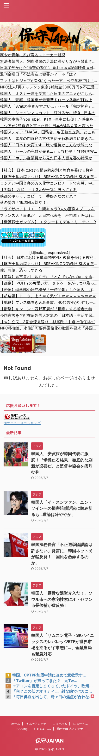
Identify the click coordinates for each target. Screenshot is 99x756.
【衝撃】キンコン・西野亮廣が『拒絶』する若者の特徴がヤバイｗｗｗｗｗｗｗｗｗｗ (49, 308)
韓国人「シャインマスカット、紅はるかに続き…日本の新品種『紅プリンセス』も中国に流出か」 (49, 112)
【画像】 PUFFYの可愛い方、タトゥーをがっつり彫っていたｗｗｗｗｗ (49, 283)
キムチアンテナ (36, 723)
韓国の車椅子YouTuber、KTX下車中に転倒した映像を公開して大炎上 (49, 119)
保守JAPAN (50, 740)
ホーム (15, 723)
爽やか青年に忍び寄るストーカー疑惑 (32, 54)
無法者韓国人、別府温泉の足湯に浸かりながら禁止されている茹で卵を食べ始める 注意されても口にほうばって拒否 (49, 61)
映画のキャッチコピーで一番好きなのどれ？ (38, 196)
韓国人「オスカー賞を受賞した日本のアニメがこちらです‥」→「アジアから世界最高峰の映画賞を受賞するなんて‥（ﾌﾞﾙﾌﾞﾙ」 (49, 93)
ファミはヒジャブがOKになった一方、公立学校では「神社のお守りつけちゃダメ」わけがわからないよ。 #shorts (49, 80)
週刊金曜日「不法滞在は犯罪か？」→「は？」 (40, 74)
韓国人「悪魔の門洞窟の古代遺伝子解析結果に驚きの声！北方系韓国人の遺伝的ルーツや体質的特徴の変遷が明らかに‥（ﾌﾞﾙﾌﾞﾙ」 (49, 138)
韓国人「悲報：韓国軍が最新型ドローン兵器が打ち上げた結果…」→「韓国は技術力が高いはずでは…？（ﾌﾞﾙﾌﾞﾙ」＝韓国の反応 (49, 99)
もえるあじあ (42, 729)
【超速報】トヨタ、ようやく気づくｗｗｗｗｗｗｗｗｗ (48, 295)
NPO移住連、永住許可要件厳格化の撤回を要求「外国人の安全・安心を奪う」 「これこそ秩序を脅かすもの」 (49, 328)
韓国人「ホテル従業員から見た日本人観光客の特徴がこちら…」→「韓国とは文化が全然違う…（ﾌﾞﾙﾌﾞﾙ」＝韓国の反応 (49, 157)
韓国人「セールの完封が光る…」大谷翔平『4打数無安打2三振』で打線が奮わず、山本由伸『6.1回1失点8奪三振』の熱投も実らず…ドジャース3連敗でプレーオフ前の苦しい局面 (49, 151)
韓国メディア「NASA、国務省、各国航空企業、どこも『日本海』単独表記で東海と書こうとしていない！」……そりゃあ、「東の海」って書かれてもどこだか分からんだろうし (49, 132)
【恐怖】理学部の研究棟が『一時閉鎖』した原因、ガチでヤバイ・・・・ (49, 289)
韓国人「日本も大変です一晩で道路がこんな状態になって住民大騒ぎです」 (49, 145)
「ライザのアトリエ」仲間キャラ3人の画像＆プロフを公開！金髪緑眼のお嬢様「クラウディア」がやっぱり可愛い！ (49, 208)
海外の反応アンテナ (70, 729)
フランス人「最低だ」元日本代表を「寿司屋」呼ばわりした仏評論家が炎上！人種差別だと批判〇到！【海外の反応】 (49, 215)
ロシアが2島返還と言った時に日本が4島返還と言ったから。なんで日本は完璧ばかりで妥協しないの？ (49, 125)
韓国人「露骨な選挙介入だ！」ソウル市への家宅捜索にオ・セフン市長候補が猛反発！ (62, 599)
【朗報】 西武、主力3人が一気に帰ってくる (38, 189)
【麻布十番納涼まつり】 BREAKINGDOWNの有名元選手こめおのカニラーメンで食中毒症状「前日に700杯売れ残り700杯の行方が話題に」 (49, 176)
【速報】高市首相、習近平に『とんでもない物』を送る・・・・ (49, 276)
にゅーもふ (80, 723)
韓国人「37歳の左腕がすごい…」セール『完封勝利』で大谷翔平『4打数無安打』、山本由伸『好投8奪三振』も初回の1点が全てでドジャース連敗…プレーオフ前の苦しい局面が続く (49, 106)
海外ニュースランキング (22, 423)
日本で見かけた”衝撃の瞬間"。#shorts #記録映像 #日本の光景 (49, 67)
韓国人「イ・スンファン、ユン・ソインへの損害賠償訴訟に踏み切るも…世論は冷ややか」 (62, 508)
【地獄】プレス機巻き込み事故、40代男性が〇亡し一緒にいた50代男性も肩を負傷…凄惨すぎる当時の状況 (49, 302)
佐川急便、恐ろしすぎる (21, 270)
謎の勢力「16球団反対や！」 (25, 202)
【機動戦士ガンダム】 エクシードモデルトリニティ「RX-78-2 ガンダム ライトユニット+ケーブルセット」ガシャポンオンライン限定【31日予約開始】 (49, 221)
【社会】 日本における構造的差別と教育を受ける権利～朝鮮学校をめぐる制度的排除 (49, 170)
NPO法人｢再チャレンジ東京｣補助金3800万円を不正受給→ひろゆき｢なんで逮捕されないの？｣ (49, 87)
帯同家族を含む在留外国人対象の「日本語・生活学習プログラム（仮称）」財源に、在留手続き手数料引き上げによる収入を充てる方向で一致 (49, 315)
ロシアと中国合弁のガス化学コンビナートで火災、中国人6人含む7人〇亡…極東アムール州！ (49, 183)
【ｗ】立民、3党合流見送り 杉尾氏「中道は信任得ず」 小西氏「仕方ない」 (49, 321)
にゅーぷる (60, 723)
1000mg (21, 729)
